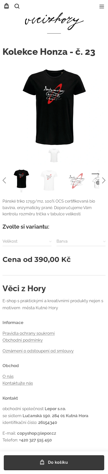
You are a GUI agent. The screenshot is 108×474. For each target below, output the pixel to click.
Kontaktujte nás (18, 383)
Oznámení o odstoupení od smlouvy (38, 350)
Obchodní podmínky (23, 340)
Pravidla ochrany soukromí (29, 333)
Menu (102, 6)
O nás (8, 376)
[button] (17, 6)
